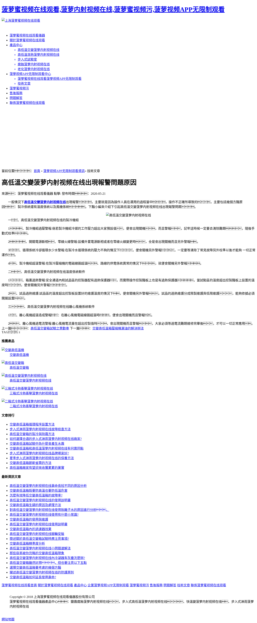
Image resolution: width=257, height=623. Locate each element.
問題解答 (16, 98)
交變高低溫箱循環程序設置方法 (32, 424)
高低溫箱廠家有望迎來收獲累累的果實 (37, 467)
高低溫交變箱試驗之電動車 (50, 328)
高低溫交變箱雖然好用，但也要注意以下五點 (48, 562)
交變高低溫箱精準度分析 (27, 543)
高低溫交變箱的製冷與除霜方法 (32, 434)
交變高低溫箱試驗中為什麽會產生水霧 (37, 443)
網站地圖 (8, 619)
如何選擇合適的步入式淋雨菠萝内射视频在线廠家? (46, 439)
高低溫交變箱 (19, 367)
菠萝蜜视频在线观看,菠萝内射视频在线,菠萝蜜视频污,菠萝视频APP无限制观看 (113, 9)
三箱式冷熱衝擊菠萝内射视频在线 (34, 393)
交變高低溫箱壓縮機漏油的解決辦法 (118, 328)
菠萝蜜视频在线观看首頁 (19, 585)
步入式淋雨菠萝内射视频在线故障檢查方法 (40, 429)
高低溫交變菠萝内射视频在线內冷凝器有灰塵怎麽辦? (47, 558)
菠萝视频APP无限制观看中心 (30, 74)
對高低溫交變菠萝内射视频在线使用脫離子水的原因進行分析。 (59, 510)
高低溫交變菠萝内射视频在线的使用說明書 (40, 500)
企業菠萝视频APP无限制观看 (108, 585)
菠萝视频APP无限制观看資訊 (64, 171)
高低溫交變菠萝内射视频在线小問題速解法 (40, 548)
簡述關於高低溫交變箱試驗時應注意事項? (39, 538)
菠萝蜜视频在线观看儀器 (27, 35)
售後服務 (16, 93)
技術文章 (183, 585)
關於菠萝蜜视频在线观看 (27, 40)
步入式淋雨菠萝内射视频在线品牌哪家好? (39, 453)
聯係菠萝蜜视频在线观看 (27, 102)
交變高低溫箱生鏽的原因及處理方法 (35, 505)
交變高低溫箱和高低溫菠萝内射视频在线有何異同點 (47, 448)
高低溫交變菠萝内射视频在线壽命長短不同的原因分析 (48, 485)
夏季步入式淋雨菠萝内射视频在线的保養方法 (42, 458)
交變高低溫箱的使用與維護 (29, 519)
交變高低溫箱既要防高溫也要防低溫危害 (38, 490)
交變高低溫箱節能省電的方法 (30, 463)
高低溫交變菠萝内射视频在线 (45, 202)
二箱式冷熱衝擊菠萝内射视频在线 (34, 406)
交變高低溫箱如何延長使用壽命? (33, 577)
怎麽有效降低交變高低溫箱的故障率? (36, 495)
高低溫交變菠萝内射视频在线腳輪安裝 (37, 534)
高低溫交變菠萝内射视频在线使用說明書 (38, 524)
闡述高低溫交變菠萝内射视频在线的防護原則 (42, 572)
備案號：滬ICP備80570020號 (33, 611)
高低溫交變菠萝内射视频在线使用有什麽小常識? (44, 514)
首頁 (37, 171)
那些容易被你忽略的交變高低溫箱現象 (37, 553)
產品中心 (16, 45)
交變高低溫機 (19, 355)
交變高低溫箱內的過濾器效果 (30, 529)
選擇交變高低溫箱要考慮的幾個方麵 (35, 567)
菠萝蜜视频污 (19, 88)
